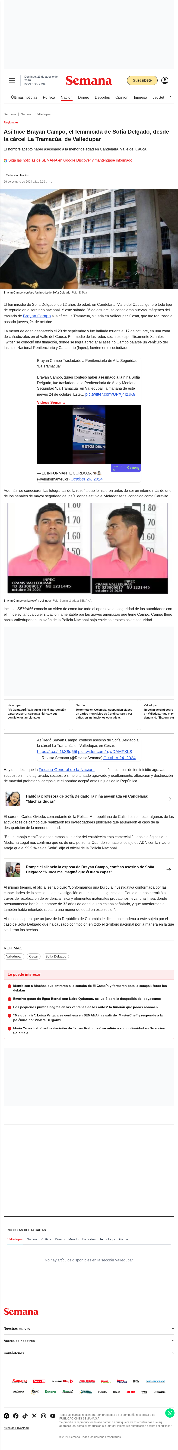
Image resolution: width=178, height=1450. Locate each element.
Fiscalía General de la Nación (67, 769)
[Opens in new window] (16, 1416)
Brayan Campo (37, 316)
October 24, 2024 (119, 758)
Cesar (33, 956)
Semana (10, 114)
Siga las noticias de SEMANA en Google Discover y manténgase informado (70, 160)
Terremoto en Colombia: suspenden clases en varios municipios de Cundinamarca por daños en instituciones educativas (104, 713)
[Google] (6, 1416)
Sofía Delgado (55, 956)
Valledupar (43, 114)
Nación (26, 114)
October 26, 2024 (86, 479)
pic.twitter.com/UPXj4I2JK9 (110, 394)
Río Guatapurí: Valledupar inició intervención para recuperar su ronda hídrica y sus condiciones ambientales (37, 713)
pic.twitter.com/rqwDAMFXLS (105, 751)
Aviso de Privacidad (21, 1428)
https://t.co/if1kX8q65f (57, 751)
